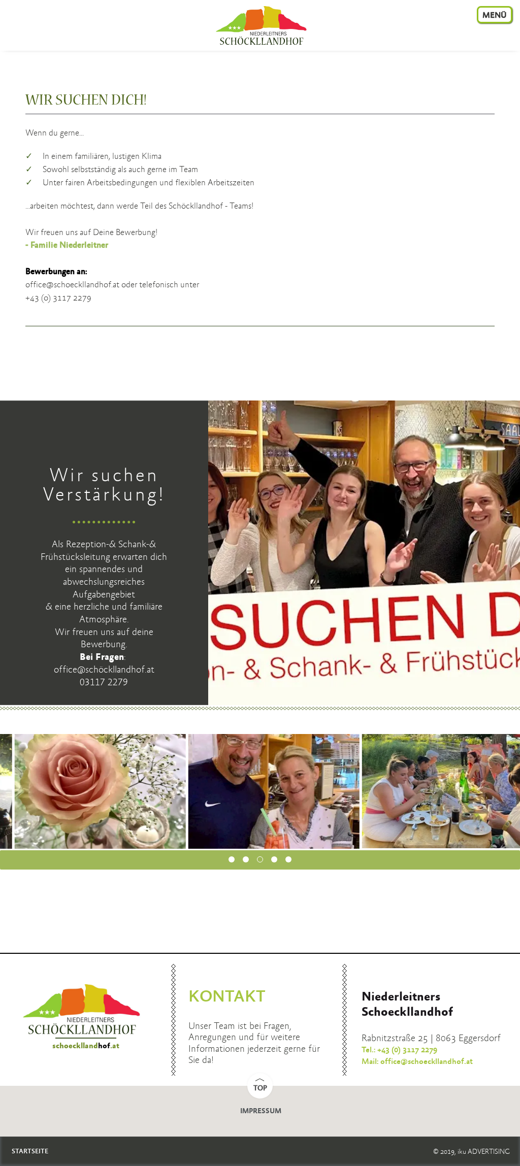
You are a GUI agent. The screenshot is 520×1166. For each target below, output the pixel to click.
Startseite (30, 1151)
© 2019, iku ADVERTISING (471, 1152)
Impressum (260, 1111)
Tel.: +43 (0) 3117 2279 (399, 1050)
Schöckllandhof (260, 26)
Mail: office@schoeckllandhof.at (417, 1062)
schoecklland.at (85, 1046)
